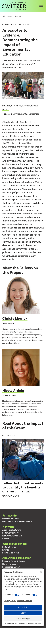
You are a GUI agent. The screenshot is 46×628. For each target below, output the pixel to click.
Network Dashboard (12, 535)
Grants (18, 16)
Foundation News (10, 552)
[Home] (14, 5)
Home (3, 16)
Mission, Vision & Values (13, 561)
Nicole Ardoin (13, 390)
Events (5, 550)
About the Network (11, 530)
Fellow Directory (10, 533)
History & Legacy (10, 564)
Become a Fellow (10, 518)
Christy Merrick (22, 105)
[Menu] (41, 6)
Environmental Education (26, 113)
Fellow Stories (9, 547)
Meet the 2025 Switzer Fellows (17, 521)
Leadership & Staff (11, 567)
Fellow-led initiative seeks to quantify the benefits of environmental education (23, 489)
